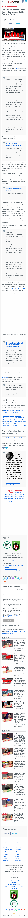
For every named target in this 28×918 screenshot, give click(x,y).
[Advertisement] (14, 519)
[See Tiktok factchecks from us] (4, 578)
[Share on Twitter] (6, 448)
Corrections (18, 849)
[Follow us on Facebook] (10, 578)
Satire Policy (6, 847)
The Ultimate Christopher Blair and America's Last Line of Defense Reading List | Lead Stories (14, 344)
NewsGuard (5, 377)
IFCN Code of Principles (6, 845)
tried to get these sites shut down (17, 288)
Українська (18, 860)
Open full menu (2, 2)
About (16, 842)
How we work (18, 844)
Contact (17, 851)
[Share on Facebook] (3, 448)
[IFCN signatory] (14, 895)
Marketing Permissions (9, 598)
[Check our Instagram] (13, 578)
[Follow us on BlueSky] (7, 578)
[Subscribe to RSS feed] (7, 581)
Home (4, 842)
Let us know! (16, 561)
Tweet (18, 24)
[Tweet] (26, 1)
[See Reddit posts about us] (4, 581)
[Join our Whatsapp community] (16, 578)
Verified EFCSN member (11, 569)
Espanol (5, 856)
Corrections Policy (7, 849)
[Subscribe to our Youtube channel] (21, 578)
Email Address (7, 591)
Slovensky (5, 860)
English (17, 854)
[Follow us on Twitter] (19, 578)
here (14, 74)
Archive (5, 851)
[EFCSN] (14, 903)
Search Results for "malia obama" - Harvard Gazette (14, 189)
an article (17, 68)
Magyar (17, 856)
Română (5, 858)
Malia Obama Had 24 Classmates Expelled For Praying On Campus (13, 144)
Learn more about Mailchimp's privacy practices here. (12, 616)
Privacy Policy (18, 847)
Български (5, 854)
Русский (17, 858)
